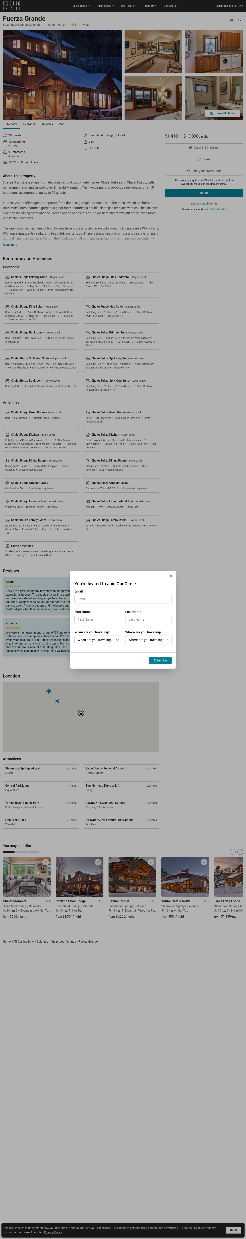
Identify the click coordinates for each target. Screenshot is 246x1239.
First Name (82, 612)
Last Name (133, 612)
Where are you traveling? (143, 632)
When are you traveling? (92, 632)
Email (78, 591)
